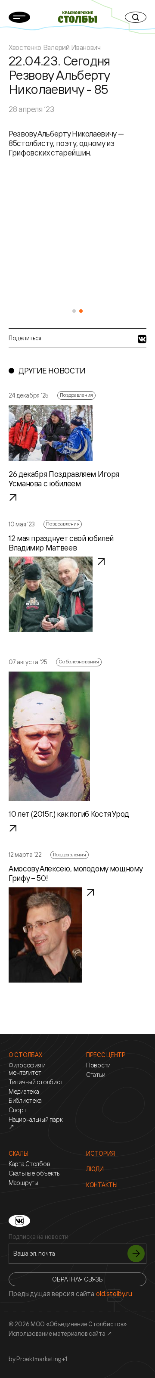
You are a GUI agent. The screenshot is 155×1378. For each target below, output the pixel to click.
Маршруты (23, 1182)
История (100, 1153)
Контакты (102, 1185)
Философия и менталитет (27, 1069)
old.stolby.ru (114, 1293)
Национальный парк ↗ (35, 1123)
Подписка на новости (38, 1236)
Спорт (18, 1110)
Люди (95, 1169)
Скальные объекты (35, 1173)
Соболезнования (79, 661)
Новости (98, 1065)
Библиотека (25, 1100)
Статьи (95, 1074)
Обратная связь (77, 1279)
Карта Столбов (29, 1163)
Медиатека (24, 1091)
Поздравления (76, 395)
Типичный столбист (36, 1082)
